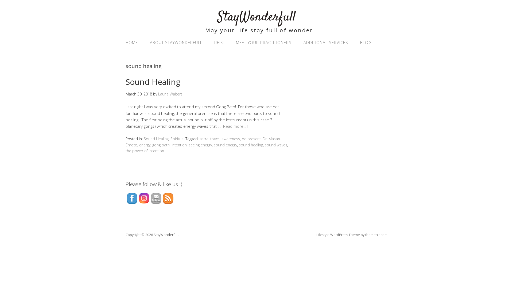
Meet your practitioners (264, 42)
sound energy (225, 144)
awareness (230, 138)
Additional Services (326, 42)
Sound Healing (153, 81)
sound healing (251, 144)
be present (251, 138)
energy (144, 144)
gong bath (161, 144)
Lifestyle (322, 234)
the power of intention (145, 150)
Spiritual (177, 138)
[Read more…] (235, 126)
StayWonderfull (256, 17)
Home (132, 42)
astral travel (210, 138)
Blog (366, 42)
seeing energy (200, 144)
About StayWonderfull (176, 42)
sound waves (276, 144)
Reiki (219, 42)
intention (179, 144)
